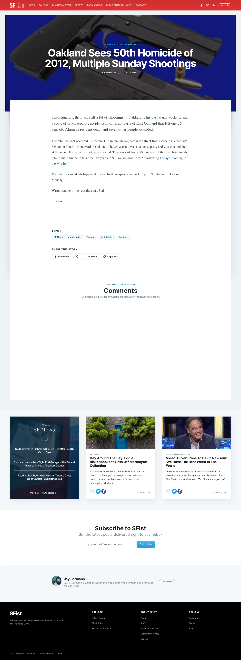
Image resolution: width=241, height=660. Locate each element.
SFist (16, 613)
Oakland (91, 237)
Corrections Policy (150, 633)
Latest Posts (98, 618)
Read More (167, 581)
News (32, 5)
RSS (191, 628)
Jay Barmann (128, 44)
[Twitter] (207, 5)
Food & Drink (94, 5)
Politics (43, 5)
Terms (59, 653)
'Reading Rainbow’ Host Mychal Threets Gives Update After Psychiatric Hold (44, 477)
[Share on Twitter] (98, 491)
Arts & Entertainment (119, 5)
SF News (110, 44)
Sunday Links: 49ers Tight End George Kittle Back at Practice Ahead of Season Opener (44, 464)
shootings (123, 237)
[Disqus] (120, 348)
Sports (79, 5)
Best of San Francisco (103, 628)
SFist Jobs (97, 623)
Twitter (192, 623)
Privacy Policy (46, 653)
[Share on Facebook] (104, 491)
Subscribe (225, 5)
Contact (141, 5)
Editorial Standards (150, 628)
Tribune (58, 201)
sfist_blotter (107, 237)
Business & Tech (61, 5)
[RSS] (215, 5)
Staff (143, 623)
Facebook (194, 618)
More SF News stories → (44, 492)
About (144, 618)
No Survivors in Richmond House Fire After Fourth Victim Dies (44, 450)
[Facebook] (201, 5)
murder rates (74, 237)
